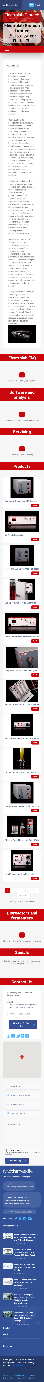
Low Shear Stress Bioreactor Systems (22, 637)
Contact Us (7, 1375)
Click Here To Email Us (21, 1024)
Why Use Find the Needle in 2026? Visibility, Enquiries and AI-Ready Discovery (26, 1237)
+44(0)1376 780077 (23, 1212)
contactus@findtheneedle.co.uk (19, 1187)
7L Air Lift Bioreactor (14, 535)
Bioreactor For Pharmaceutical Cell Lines (23, 772)
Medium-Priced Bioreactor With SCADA (22, 840)
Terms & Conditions (25, 1378)
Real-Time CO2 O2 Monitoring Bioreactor (23, 569)
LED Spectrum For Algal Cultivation (20, 603)
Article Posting (20, 1375)
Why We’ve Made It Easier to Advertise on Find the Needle (25, 1267)
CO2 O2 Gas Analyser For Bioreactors (22, 806)
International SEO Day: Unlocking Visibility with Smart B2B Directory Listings (24, 1317)
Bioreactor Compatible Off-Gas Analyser (23, 501)
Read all (7, 1328)
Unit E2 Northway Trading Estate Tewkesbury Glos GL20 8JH (23, 1006)
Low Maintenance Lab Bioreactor (20, 874)
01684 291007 (24, 36)
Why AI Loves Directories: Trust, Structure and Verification (25, 1282)
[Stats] (27, 1036)
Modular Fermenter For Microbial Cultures (24, 738)
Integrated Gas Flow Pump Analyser (21, 671)
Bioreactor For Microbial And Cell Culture (23, 704)
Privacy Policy (9, 1378)
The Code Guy (16, 1365)
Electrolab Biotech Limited (22, 28)
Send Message (15, 1160)
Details (35, 505)
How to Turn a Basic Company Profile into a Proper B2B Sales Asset (24, 1252)
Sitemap (32, 1375)
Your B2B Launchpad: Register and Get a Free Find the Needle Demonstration (24, 1299)
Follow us (7, 1346)
